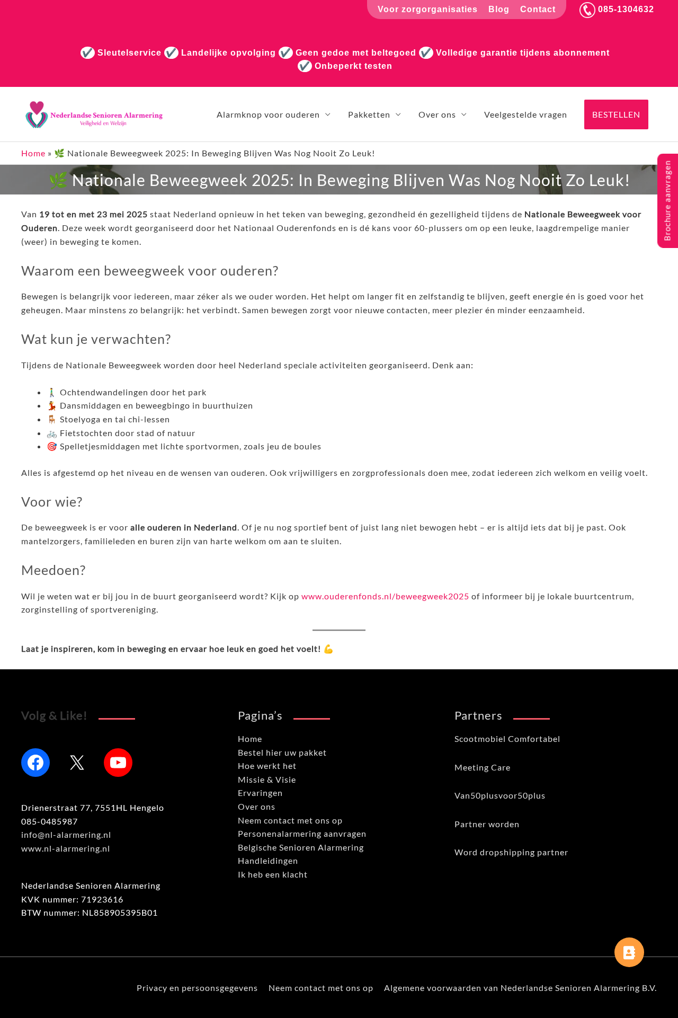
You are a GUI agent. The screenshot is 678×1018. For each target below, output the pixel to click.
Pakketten (369, 114)
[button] (616, 114)
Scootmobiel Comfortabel (507, 738)
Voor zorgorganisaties (428, 9)
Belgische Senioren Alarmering (301, 847)
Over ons (437, 114)
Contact (538, 9)
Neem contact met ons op (290, 820)
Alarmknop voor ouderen (268, 114)
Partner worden (487, 824)
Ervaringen (260, 792)
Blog (499, 9)
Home (33, 153)
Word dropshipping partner (511, 852)
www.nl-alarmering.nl (65, 848)
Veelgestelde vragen (525, 114)
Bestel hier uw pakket (282, 752)
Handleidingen (268, 860)
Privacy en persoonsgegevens (197, 987)
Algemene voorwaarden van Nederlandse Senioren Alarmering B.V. (520, 987)
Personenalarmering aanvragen (302, 833)
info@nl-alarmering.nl (66, 834)
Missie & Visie (267, 779)
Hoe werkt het (267, 765)
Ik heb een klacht (273, 874)
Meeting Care (482, 767)
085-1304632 (624, 9)
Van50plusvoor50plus (500, 795)
